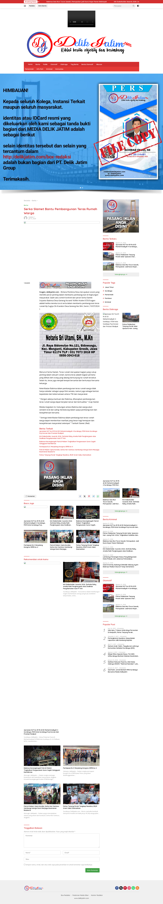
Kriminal (49, 69)
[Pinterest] (125, 888)
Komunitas (59, 69)
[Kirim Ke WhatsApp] (98, 496)
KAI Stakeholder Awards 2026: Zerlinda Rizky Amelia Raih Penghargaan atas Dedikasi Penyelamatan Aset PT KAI (90, 2)
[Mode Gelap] (138, 6)
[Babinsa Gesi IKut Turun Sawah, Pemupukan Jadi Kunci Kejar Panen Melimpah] (108, 266)
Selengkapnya (120, 274)
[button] (133, 6)
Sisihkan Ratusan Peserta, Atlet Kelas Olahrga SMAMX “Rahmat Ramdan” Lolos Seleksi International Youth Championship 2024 (123, 663)
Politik (45, 64)
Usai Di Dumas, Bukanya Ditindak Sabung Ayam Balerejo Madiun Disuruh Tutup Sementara (120, 566)
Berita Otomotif (87, 64)
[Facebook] (117, 888)
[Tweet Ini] (84, 496)
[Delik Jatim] (79, 45)
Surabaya (108, 291)
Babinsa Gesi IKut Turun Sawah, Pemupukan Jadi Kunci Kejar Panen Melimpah (127, 266)
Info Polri (40, 69)
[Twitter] (121, 888)
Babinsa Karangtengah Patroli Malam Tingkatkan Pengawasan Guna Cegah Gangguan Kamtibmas (67, 443)
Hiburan (99, 64)
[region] (81, 135)
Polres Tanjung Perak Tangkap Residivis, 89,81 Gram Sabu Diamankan (65, 455)
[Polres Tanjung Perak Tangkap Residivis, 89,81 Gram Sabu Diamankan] (88, 536)
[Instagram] (129, 888)
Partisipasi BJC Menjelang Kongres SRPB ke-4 (56, 447)
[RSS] (137, 888)
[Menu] (25, 6)
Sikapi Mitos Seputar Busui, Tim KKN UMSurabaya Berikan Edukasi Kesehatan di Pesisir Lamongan (123, 655)
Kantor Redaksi (97, 895)
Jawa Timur (109, 287)
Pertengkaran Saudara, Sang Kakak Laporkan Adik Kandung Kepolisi (121, 639)
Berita (38, 64)
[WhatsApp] (133, 888)
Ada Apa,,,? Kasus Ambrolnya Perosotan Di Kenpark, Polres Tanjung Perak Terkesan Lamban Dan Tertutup (123, 631)
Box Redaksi (65, 895)
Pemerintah (29, 69)
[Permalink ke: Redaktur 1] (25, 218)
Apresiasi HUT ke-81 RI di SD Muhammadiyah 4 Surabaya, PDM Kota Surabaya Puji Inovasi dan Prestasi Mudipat (68, 432)
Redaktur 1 (31, 217)
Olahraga (64, 64)
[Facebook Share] (80, 496)
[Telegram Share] (93, 496)
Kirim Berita (42, 6)
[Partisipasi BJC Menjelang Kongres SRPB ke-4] (35, 536)
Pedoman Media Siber (81, 895)
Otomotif (54, 64)
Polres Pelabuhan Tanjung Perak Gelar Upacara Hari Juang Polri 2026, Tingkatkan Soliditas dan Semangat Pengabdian (126, 256)
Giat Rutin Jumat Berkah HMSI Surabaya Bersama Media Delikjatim (123, 671)
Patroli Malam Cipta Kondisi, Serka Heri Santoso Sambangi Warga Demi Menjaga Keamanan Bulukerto (69, 451)
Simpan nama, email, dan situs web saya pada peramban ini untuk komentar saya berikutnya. (59, 865)
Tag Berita (74, 64)
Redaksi (32, 6)
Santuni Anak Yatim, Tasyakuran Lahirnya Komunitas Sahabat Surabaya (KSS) (123, 647)
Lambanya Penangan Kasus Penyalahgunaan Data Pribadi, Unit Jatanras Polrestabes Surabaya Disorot (119, 558)
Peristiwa (108, 298)
